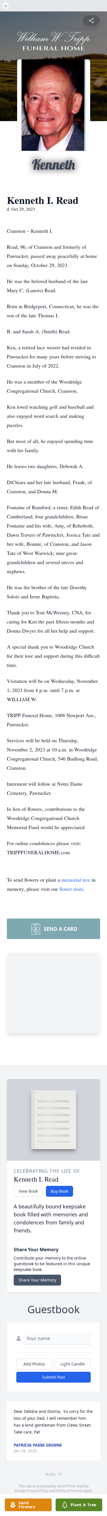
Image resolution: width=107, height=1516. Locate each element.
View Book (28, 1191)
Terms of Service (69, 1490)
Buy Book (59, 1191)
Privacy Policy (37, 1490)
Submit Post (53, 1377)
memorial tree (75, 879)
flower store (71, 888)
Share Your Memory (37, 1280)
